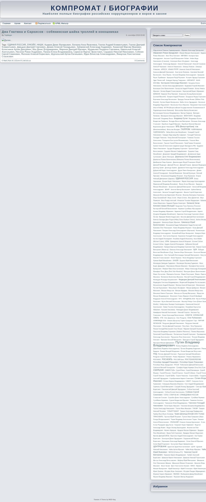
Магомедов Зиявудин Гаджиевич (164, 263)
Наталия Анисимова (168, 310)
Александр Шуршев (170, 64)
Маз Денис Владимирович (45, 49)
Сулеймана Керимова (160, 400)
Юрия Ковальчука (200, 468)
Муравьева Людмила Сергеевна (103, 49)
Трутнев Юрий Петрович (172, 417)
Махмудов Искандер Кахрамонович (165, 279)
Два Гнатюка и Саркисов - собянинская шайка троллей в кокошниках (60, 31)
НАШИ (40, 45)
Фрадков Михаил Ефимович (187, 430)
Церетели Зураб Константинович (179, 447)
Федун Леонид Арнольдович (176, 427)
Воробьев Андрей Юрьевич (171, 124)
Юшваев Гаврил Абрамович (162, 474)
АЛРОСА (164, 69)
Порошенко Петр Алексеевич (181, 337)
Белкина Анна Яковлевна (84, 45)
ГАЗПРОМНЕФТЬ (159, 132)
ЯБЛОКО (176, 474)
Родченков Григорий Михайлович (189, 354)
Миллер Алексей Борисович (185, 285)
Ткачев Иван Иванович (183, 408)
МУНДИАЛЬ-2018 (189, 299)
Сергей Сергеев (177, 373)
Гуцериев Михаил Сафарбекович (175, 151)
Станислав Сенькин (160, 397)
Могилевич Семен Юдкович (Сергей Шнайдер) (186, 296)
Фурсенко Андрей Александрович (181, 436)
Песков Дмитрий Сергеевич (171, 326)
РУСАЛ (176, 365)
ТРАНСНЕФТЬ (158, 417)
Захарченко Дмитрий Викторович (180, 187)
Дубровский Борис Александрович (165, 170)
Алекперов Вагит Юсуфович (180, 61)
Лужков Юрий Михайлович (162, 260)
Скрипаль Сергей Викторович (163, 386)
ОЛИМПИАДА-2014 (159, 320)
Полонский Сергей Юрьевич (163, 334)
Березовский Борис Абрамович (193, 91)
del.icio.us (27, 61)
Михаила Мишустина (195, 290)
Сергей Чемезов (158, 376)
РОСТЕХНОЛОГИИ (193, 359)
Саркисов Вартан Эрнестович (88, 52)
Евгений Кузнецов (189, 173)
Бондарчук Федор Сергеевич (196, 97)
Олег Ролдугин (181, 318)
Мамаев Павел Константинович (173, 269)
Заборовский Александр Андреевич (94, 47)
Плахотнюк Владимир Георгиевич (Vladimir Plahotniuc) (171, 331)
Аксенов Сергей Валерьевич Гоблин (176, 58)
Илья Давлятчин (193, 198)
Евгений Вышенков (175, 173)
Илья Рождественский (168, 200)
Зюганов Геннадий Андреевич (172, 192)
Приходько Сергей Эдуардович (193, 340)
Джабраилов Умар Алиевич (162, 162)
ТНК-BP (195, 408)
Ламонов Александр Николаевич (181, 249)
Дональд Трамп (158, 168)
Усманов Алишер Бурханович (190, 422)
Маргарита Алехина (173, 274)
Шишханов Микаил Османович (182, 463)
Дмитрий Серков (185, 165)
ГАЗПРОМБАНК (196, 129)
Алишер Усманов (188, 66)
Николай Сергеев (184, 312)
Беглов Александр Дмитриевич (173, 86)
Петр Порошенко (196, 326)
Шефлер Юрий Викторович (187, 460)
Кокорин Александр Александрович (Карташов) (179, 230)
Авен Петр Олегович (173, 56)
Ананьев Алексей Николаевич (189, 69)
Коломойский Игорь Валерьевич (183, 233)
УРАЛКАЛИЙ (174, 422)
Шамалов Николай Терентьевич (194, 457)
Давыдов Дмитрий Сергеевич (31, 47)
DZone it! (18, 61)
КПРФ (167, 241)
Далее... (8, 40)
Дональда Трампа (171, 168)
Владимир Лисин (167, 118)
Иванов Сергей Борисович (193, 192)
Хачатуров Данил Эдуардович (172, 438)
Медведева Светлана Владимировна (165, 282)
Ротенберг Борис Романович (191, 362)
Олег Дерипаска (169, 318)
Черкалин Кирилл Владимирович (175, 455)
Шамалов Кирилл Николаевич (172, 457)
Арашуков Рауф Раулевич (176, 77)
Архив (17, 23)
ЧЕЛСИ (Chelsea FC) (175, 452)
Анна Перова (167, 75)
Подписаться (44, 23)
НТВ (161, 318)
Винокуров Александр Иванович (172, 116)
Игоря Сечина (182, 198)
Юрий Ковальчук (174, 468)
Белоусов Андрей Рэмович (184, 88)
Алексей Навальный (185, 64)
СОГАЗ (166, 395)
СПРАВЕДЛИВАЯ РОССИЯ (189, 395)
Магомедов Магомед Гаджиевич (187, 263)
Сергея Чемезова (182, 376)
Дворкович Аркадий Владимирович (175, 154)
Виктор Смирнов (186, 113)
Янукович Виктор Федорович (183, 477)
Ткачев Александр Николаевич (163, 408)
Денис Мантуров (168, 157)
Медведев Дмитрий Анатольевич (192, 279)
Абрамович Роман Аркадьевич (165, 53)
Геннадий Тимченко (194, 135)
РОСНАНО (157, 359)
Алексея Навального (175, 66)
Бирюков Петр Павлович (169, 94)
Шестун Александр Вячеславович (164, 460)
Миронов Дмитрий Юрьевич (72, 49)
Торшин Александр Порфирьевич (191, 411)
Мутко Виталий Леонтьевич (171, 301)
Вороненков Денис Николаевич (164, 127)
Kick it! (10, 61)
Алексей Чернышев (159, 66)
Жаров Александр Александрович (193, 181)
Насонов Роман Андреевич (29, 52)
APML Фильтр (61, 23)
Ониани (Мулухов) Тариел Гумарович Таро (182, 320)
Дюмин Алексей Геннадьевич (61, 47)
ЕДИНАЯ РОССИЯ (17, 45)
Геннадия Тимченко (160, 137)
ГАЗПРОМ (185, 129)
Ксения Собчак (158, 244)
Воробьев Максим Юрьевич (191, 124)
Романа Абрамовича (194, 357)
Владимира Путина (195, 118)
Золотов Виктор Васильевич (180, 189)
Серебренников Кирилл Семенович (181, 378)
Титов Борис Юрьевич (172, 406)
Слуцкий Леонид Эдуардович (185, 386)
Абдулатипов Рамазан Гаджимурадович (166, 50)
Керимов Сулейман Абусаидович (189, 208)
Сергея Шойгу (194, 376)
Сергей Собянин (189, 373)
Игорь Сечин (172, 198)
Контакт (28, 23)
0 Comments (140, 61)
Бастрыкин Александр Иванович (174, 83)
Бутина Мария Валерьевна (169, 102)
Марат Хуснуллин (159, 274)
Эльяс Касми (165, 466)
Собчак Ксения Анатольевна (174, 392)
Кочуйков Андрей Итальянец (183, 239)
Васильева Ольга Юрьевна (180, 105)
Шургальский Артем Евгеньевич (67, 54)
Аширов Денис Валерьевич (57, 45)
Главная (6, 23)
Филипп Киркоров (170, 430)
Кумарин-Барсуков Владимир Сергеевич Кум (179, 247)
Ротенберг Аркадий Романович (165, 362)
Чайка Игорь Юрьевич (193, 449)
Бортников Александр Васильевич (165, 99)
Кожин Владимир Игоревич (182, 228)
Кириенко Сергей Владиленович (186, 211)
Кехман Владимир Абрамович (163, 211)
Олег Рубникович (194, 318)
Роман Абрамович (179, 357)
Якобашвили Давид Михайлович (192, 474)
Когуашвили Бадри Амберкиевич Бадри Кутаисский (183, 225)
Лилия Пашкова (176, 258)
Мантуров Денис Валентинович (194, 271)
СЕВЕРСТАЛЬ (170, 370)
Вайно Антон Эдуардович (188, 102)
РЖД (155, 354)
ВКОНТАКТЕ (188, 116)
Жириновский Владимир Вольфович (165, 184)
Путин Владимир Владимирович (176, 344)
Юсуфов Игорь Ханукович (173, 471)
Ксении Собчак (197, 241)
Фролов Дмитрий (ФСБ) (161, 436)
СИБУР (188, 381)
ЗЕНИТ (167, 189)
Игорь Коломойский (159, 198)
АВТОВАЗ (184, 56)
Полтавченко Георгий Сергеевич (185, 334)
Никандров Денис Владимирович (187, 310)
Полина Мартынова (197, 331)
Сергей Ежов (180, 370)
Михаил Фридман (181, 290)
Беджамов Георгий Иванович (194, 86)
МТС (180, 299)
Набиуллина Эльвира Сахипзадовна (172, 304)
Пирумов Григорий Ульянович (193, 329)
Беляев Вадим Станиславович (171, 91)
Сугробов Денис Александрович (179, 397)
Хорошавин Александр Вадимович (173, 441)
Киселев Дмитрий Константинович (192, 217)
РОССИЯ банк (179, 359)
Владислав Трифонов (160, 121)
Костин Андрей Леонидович (162, 239)
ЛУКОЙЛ (31, 45)
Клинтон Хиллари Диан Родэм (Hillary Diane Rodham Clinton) (174, 219)
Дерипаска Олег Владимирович (188, 157)
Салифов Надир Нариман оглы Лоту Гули (190, 367)
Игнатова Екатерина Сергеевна (193, 195)
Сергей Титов (201, 373)
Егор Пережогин (189, 176)
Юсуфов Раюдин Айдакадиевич (194, 471)
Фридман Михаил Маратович (193, 433)
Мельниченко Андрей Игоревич (164, 285)
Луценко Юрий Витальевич (189, 260)
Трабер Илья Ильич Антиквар (163, 414)
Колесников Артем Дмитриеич (16, 49)
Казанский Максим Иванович (127, 47)
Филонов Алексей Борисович (35, 54)
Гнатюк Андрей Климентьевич (113, 45)
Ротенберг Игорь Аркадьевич (163, 365)
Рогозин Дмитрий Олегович (167, 354)
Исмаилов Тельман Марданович (188, 200)
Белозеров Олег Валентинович (163, 88)
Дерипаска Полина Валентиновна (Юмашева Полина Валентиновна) (176, 159)
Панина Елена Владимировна (57, 52)
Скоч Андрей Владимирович (194, 384)
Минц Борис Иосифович (177, 288)
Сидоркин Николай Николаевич (119, 52)
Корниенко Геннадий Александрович (190, 236)
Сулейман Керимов (197, 397)
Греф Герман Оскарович (192, 143)
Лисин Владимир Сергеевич (192, 258)
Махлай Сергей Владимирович (194, 277)
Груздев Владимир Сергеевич (177, 148)
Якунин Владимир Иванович (163, 477)
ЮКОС (193, 466)
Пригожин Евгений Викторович (171, 340)
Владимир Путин (181, 118)
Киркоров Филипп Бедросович (169, 217)
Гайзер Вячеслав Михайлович (176, 132)
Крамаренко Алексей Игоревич (180, 241)
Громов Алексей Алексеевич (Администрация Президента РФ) (174, 146)
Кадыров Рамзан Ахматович (176, 203)
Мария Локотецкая (187, 274)
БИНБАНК (156, 94)
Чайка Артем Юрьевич (176, 449)
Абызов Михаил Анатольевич (189, 53)
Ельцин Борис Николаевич (171, 181)
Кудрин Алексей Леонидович (174, 244)
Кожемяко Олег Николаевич (162, 228)
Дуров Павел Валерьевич (187, 170)
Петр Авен (185, 326)
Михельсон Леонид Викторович (185, 293)
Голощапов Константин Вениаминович (175, 140)
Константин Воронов (170, 236)
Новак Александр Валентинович (173, 315)
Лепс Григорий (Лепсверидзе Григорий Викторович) (181, 255)
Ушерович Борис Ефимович (184, 425)
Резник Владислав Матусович (191, 351)
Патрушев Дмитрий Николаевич (173, 323)
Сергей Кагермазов (192, 370)
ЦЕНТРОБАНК (159, 446)
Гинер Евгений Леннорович (177, 137)
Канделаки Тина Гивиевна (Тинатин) (188, 206)
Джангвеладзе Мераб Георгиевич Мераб (187, 162)
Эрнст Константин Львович (180, 466)
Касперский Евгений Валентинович (165, 208)
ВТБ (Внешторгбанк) (185, 126)
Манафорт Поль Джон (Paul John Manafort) (168, 271)
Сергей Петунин (165, 373)
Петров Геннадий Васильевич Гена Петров (167, 329)
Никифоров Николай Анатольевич (165, 312)
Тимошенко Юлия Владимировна (176, 403)
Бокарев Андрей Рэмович (176, 97)
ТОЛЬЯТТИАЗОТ (173, 411)
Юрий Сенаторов (186, 468)
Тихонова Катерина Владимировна (193, 406)
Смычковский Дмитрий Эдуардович (174, 389)
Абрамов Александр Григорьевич (192, 50)
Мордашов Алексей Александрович (165, 299)
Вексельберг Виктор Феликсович (186, 110)
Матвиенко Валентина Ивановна (172, 277)
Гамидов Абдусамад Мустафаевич (174, 135)
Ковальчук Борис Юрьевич (171, 222)
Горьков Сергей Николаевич (173, 143)
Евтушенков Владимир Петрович (172, 176)
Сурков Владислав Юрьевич (179, 400)
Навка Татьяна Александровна (173, 307)
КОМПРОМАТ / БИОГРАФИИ (105, 8)
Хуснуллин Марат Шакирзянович (182, 444)
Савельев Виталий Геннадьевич (164, 367)
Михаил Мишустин (167, 290)
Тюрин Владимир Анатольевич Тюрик (184, 419)
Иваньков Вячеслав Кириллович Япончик (167, 195)
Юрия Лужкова (158, 471)
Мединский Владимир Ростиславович (192, 282)
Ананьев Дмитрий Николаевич (163, 72)
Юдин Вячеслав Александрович (99, 54)
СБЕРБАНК (158, 370)
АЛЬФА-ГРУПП (173, 69)
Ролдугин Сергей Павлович (162, 357)
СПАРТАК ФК (174, 395)
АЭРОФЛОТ (191, 80)
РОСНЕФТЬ (167, 359)
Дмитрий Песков (173, 165)
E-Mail (4, 61)
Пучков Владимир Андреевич (191, 348)
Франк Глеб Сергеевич (174, 433)
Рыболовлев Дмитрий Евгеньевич (191, 365)
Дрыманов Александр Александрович (191, 168)
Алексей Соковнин (199, 64)
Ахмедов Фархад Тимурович (176, 80)
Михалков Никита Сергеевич (163, 293)
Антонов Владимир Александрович (184, 75)
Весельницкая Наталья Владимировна (166, 113)
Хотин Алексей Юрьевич (194, 441)
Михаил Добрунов (192, 288)
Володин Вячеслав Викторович (179, 121)
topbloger (8, 35)
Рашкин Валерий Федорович (170, 351)
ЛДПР (195, 249)
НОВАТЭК (188, 315)
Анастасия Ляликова (182, 72)
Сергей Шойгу (170, 376)
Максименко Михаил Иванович (177, 266)
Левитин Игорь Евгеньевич (183, 252)
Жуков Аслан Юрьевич (187, 184)
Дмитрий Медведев (159, 165)
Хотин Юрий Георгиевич (161, 444)
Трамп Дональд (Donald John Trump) (189, 414)
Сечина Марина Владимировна (174, 381)
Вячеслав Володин (173, 129)
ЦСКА (193, 447)
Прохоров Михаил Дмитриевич (163, 343)
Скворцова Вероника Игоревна (172, 384)
